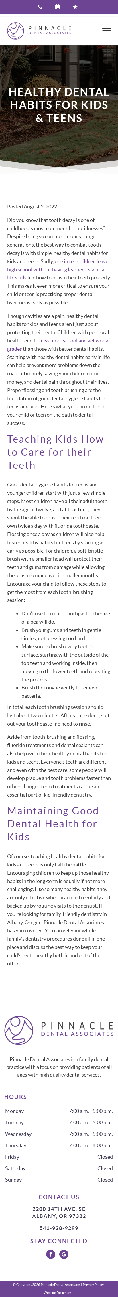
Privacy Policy (93, 1284)
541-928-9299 (59, 1228)
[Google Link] (63, 1254)
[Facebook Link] (50, 1254)
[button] (59, 7)
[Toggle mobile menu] (106, 30)
